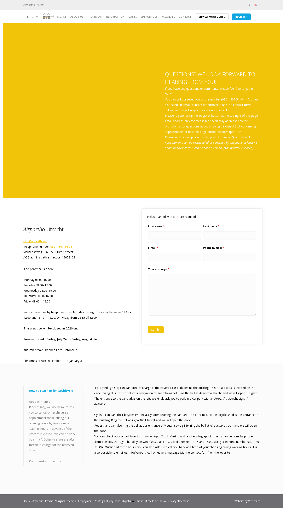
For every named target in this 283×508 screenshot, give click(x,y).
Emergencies (149, 16)
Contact (185, 16)
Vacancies (168, 16)
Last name (211, 226)
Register (241, 16)
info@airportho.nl (35, 241)
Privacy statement (178, 501)
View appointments (212, 16)
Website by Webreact (247, 501)
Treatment (95, 16)
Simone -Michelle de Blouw (150, 501)
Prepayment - (86, 501)
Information (115, 16)
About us (76, 16)
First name (156, 226)
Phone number (214, 248)
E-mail (153, 248)
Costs (132, 16)
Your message (158, 269)
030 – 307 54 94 (61, 246)
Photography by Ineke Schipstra (113, 501)
